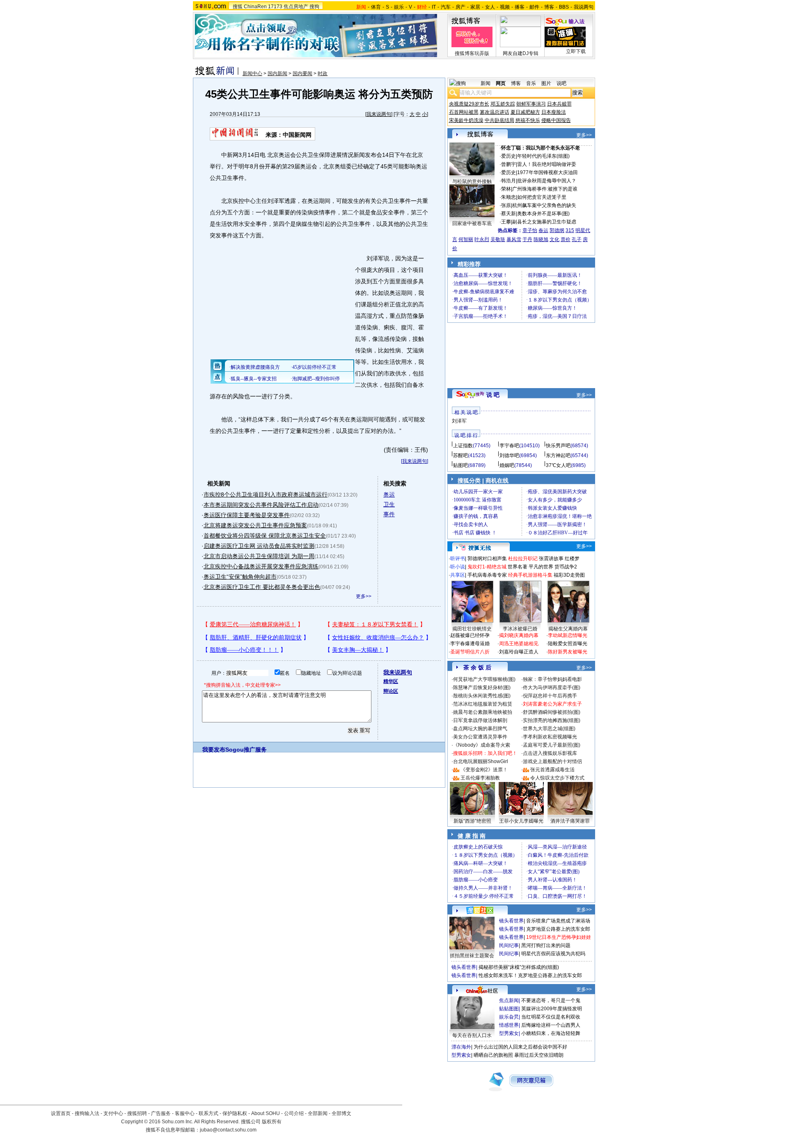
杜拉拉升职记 (523, 558)
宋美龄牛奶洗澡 (466, 120)
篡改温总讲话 (494, 112)
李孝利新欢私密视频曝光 (550, 737)
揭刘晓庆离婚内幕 (518, 635)
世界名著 (517, 567)
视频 (505, 7)
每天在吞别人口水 (472, 1035)
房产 (460, 7)
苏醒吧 (460, 455)
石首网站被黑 (464, 112)
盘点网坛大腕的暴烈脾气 (480, 728)
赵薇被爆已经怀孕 (470, 635)
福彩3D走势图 (569, 575)
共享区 (457, 575)
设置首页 (61, 1113)
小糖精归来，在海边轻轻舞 (550, 1033)
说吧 (561, 83)
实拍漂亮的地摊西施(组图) (551, 720)
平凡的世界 (541, 567)
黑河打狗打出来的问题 (545, 945)
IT (434, 7)
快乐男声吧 (558, 445)
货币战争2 (565, 567)
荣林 (506, 189)
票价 (565, 239)
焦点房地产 (296, 6)
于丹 (527, 239)
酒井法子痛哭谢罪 (570, 821)
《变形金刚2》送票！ (484, 770)
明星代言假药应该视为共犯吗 (553, 954)
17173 (275, 6)
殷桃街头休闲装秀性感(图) (482, 696)
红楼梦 (572, 558)
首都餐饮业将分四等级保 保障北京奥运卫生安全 (265, 535)
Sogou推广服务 (246, 749)
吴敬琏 (497, 239)
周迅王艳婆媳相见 (518, 643)
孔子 (577, 239)
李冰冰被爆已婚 (520, 629)
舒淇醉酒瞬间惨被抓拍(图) (551, 712)
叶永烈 (481, 239)
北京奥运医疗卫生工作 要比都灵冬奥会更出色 (262, 587)
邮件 (534, 7)
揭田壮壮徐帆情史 (472, 629)
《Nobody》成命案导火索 (481, 745)
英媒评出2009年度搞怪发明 (551, 1009)
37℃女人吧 (558, 465)
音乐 (531, 83)
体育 (376, 7)
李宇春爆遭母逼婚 (470, 643)
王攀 (506, 222)
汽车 (446, 7)
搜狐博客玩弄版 (472, 53)
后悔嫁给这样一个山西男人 (550, 1025)
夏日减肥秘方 (525, 112)
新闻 (485, 83)
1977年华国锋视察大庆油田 (547, 172)
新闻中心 (252, 73)
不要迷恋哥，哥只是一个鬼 (550, 1000)
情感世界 (509, 1025)
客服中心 (185, 1113)
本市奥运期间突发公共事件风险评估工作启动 (261, 504)
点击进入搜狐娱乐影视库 (550, 753)
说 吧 (492, 394)
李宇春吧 (509, 445)
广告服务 (161, 1113)
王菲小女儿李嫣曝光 (521, 821)
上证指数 (463, 445)
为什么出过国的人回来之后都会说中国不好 (520, 1047)
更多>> (363, 596)
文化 (554, 239)
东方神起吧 (558, 455)
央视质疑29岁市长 (469, 104)
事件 (389, 514)
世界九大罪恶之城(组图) (549, 728)
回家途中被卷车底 (472, 223)
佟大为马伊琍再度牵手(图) (551, 687)
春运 (543, 230)
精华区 (390, 681)
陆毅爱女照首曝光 (567, 643)
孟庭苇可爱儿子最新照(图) (551, 745)
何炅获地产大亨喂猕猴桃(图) (484, 679)
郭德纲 (557, 230)
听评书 (457, 558)
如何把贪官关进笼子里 (541, 197)
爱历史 (508, 156)
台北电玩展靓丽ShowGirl (480, 761)
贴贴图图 (509, 1009)
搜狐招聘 (137, 1113)
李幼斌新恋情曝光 (567, 635)
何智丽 (465, 239)
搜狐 (238, 6)
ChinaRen (255, 6)
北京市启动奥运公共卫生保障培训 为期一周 (259, 556)
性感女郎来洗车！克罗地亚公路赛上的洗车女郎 (530, 975)
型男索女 (509, 1033)
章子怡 (529, 230)
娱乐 (399, 7)
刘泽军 (459, 421)
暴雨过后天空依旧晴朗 (539, 1055)
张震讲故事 (551, 558)
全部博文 (341, 1113)
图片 (546, 83)
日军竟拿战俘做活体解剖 (480, 720)
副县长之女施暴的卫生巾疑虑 (544, 222)
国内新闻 (277, 73)
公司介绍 (294, 1113)
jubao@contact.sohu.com (228, 1130)
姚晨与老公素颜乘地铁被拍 (482, 712)
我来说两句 (379, 114)
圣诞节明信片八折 (470, 652)
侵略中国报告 (556, 120)
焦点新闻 (509, 1000)
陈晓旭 (541, 239)
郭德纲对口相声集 (487, 558)
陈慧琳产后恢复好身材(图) (482, 687)
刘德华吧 (509, 455)
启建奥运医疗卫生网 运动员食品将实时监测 (259, 546)
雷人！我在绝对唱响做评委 (546, 164)
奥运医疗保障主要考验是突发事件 (247, 515)
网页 (501, 83)
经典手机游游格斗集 (530, 575)
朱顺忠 (508, 197)
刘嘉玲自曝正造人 (518, 652)
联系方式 (208, 1113)
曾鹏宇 (508, 164)
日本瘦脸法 (553, 112)
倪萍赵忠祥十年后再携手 (550, 696)
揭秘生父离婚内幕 (568, 629)
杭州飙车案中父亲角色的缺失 (544, 205)
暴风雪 (513, 239)
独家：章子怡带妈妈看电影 (552, 679)
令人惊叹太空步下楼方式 (557, 778)
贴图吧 (460, 465)
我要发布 (213, 749)
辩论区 (390, 691)
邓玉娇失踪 (502, 104)
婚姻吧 (506, 465)
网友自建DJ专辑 (520, 53)
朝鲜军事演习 (531, 104)
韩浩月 (508, 181)
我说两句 (583, 7)
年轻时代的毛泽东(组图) (543, 156)
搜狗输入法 (87, 1113)
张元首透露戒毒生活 (552, 770)
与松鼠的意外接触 (472, 181)
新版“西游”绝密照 (472, 821)
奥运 (389, 494)
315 (570, 230)
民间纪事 (509, 945)
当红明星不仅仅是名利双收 (550, 1017)
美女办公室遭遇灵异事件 (480, 737)
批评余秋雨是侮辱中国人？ (546, 181)
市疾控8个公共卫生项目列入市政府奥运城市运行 (266, 494)
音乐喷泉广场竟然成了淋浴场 (558, 921)
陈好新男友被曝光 (567, 652)
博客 (549, 7)
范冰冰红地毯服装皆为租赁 (482, 704)
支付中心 (113, 1113)
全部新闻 (318, 1113)
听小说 (457, 567)
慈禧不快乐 (527, 120)
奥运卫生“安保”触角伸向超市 (240, 576)
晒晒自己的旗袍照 (493, 1055)
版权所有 (272, 1122)
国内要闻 (302, 73)
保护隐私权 (234, 1113)
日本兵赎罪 (559, 104)
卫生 (389, 504)
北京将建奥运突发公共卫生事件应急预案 (255, 525)
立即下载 (576, 51)
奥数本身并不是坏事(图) (543, 213)
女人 (490, 7)
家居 (475, 7)
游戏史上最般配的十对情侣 (552, 761)
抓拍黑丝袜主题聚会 (472, 956)
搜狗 (314, 6)
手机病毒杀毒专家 (487, 575)
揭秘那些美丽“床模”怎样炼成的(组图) (519, 967)
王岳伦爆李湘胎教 (480, 778)
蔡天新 (508, 213)
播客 (520, 7)
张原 (506, 205)
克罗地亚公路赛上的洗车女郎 (558, 929)
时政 (323, 73)
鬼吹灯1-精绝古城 (486, 567)
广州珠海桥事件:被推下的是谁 (544, 189)
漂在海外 (461, 1047)
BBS (564, 7)
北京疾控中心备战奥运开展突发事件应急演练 (261, 566)
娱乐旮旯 (509, 1017)
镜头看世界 (511, 921)
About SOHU (265, 1113)
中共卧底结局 (499, 120)
